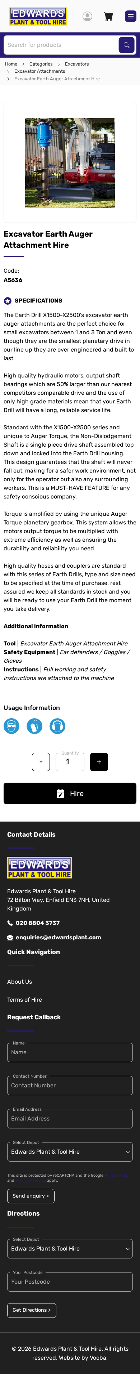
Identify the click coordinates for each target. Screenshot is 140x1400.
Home (11, 64)
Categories (41, 64)
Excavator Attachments (39, 71)
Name (19, 1043)
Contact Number (30, 1076)
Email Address (27, 1109)
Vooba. (99, 1357)
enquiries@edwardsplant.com (58, 937)
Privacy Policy (117, 1175)
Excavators (77, 64)
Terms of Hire (24, 999)
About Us (19, 981)
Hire (77, 793)
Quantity (70, 753)
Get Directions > (32, 1310)
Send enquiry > (31, 1196)
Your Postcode (28, 1272)
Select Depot (26, 1142)
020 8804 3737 (38, 923)
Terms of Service (30, 1180)
